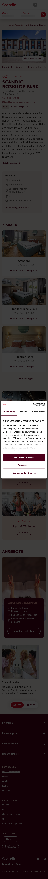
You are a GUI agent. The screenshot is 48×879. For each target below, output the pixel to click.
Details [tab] (23, 412)
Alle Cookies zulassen (24, 457)
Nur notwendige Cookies (24, 473)
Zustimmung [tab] (9, 412)
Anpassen (22, 465)
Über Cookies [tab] (38, 412)
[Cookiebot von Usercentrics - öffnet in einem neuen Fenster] (34, 404)
